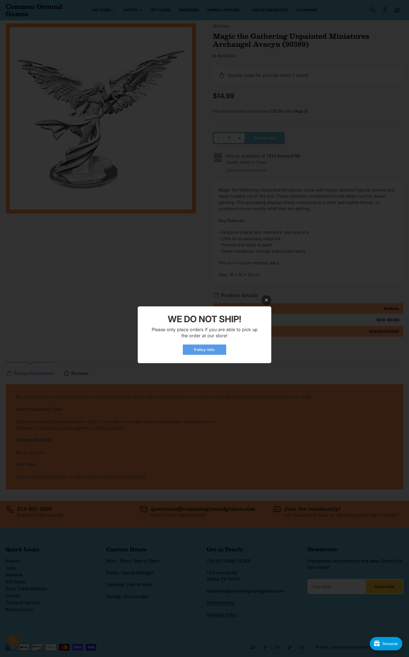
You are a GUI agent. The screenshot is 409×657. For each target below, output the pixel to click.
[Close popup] (266, 300)
